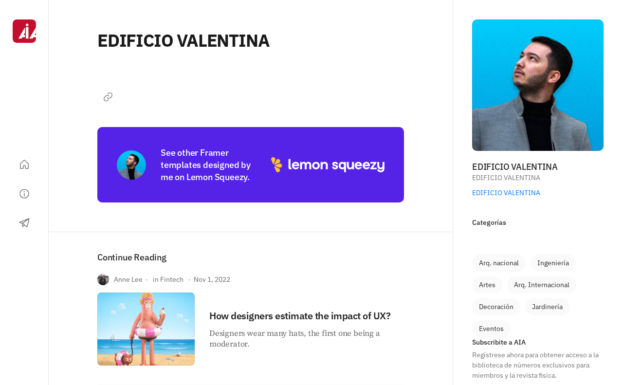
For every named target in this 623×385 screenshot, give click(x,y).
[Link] (108, 97)
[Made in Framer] (24, 355)
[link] (499, 263)
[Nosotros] (24, 193)
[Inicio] (24, 164)
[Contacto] (24, 223)
